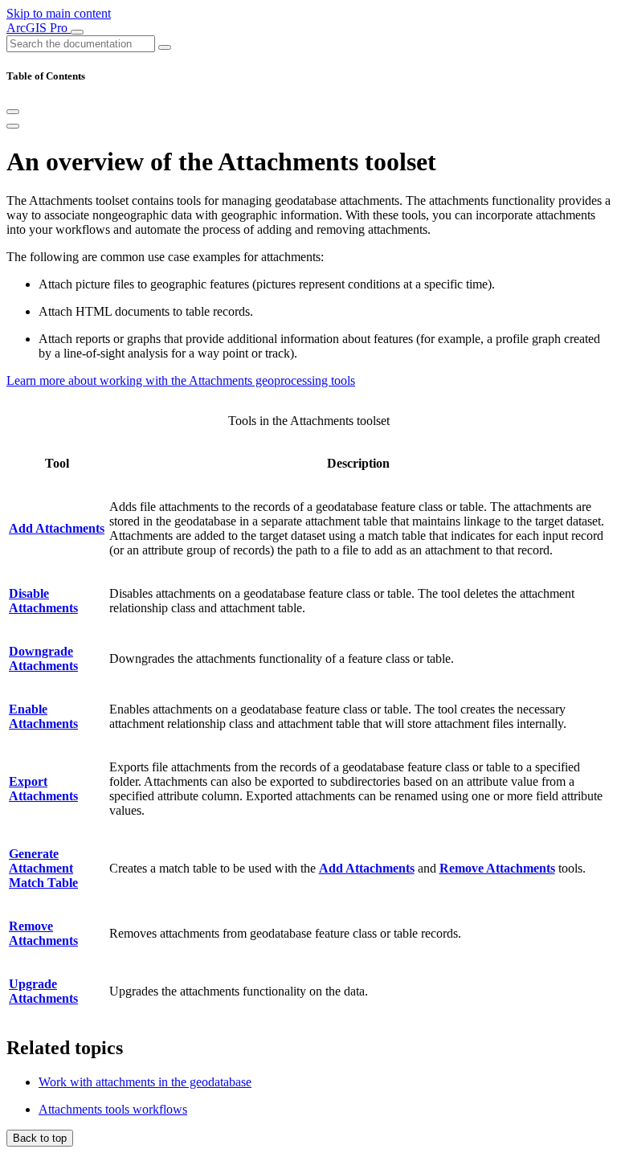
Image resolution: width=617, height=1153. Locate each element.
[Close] (12, 111)
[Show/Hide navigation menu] (77, 32)
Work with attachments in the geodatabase (145, 1082)
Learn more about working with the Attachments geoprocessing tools (180, 380)
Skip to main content (58, 13)
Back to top (40, 1138)
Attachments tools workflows (113, 1109)
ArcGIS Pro (38, 28)
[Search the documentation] (164, 47)
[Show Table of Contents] (12, 126)
